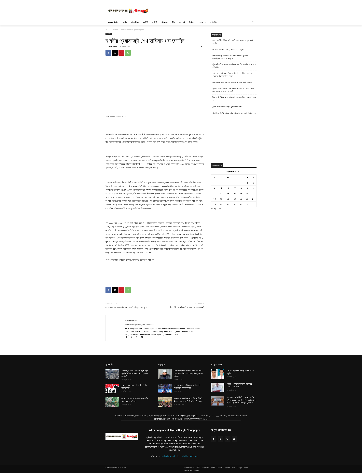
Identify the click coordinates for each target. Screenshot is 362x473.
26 (221, 204)
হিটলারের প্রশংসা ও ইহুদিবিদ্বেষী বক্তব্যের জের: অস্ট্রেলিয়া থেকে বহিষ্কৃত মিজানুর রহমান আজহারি (188, 373)
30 (247, 204)
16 (247, 193)
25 (214, 204)
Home (107, 30)
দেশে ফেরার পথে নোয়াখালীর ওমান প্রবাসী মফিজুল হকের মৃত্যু (126, 307)
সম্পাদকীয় (115, 30)
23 (247, 199)
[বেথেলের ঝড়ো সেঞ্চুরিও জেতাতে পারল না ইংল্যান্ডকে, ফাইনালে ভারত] (165, 388)
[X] (115, 53)
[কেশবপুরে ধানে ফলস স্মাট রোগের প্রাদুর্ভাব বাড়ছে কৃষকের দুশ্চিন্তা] (112, 402)
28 (235, 204)
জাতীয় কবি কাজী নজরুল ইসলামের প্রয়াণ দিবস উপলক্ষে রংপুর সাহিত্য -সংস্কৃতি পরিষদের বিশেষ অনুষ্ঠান (233, 74)
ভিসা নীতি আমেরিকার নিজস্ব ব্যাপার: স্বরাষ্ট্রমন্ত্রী (187, 307)
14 (235, 193)
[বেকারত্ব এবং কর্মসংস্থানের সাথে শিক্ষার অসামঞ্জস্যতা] (112, 388)
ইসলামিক (161, 364)
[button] (253, 22)
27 (228, 204)
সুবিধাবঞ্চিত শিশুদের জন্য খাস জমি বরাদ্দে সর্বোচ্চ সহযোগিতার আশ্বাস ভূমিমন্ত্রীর (234, 65)
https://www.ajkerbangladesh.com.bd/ (139, 325)
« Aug (213, 208)
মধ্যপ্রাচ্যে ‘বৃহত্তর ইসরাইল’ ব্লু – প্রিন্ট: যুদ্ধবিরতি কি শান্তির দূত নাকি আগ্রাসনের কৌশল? (134, 373)
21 (235, 199)
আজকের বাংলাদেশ (112, 46)
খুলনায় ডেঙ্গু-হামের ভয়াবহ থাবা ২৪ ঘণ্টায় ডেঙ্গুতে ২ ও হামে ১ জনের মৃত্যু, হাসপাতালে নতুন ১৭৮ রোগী (233, 89)
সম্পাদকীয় (109, 364)
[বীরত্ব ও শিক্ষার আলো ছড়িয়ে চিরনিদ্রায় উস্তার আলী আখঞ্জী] (217, 387)
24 (253, 199)
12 (221, 193)
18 (214, 199)
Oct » (220, 208)
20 (228, 199)
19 (221, 199)
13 (228, 193)
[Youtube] (142, 337)
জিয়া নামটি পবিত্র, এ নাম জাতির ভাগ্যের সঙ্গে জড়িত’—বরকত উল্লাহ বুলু (234, 98)
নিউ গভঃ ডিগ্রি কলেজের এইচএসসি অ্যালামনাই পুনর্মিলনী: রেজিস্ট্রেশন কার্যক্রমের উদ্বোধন (230, 57)
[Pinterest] (121, 53)
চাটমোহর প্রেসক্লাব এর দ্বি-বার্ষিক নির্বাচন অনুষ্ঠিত (228, 50)
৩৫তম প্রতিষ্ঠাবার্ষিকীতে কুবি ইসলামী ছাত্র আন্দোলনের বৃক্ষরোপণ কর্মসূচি (232, 41)
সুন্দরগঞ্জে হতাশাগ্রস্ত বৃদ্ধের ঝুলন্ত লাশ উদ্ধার (227, 106)
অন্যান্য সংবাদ (216, 364)
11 (214, 193)
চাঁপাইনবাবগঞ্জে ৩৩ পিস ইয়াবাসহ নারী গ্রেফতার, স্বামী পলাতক (232, 82)
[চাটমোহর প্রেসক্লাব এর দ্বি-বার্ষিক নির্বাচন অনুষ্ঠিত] (217, 374)
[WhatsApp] (128, 53)
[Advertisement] (202, 10)
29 (241, 204)
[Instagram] (220, 439)
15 (241, 193)
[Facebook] (108, 53)
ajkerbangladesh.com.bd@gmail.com (180, 456)
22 (241, 199)
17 (253, 193)
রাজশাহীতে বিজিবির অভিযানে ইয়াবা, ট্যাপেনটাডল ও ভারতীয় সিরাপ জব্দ (234, 113)
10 (253, 188)
